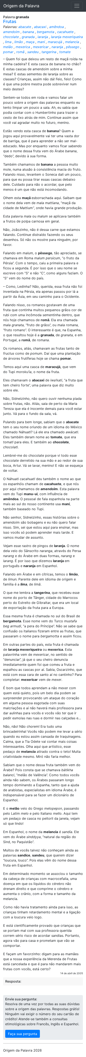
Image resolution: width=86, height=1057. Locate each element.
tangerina (49, 52)
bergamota (45, 32)
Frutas (9, 21)
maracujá (55, 42)
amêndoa (56, 27)
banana (28, 32)
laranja (43, 37)
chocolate (11, 37)
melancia (72, 42)
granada (28, 37)
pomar (8, 52)
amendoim (11, 32)
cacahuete (65, 32)
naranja (57, 47)
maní (41, 42)
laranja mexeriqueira (67, 37)
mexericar (41, 47)
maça (30, 42)
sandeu (33, 52)
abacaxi (40, 27)
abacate (24, 27)
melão (8, 47)
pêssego (72, 47)
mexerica (23, 47)
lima (8, 42)
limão (18, 42)
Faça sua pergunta (22, 1034)
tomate (65, 52)
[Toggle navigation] (77, 6)
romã (20, 52)
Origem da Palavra (21, 5)
